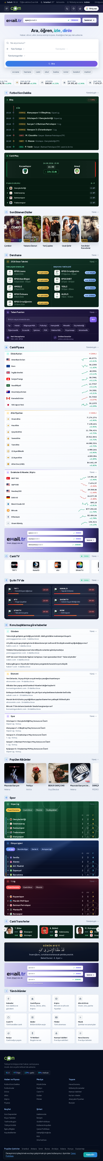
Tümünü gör (91, 93)
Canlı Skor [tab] (27, 810)
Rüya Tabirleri (10, 1118)
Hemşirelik (55, 325)
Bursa (47, 1149)
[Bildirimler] (80, 8)
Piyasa (7, 1103)
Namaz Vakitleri (75, 1092)
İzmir (41, 1149)
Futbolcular (9, 1088)
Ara (53, 63)
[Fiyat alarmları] (73, 8)
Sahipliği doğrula (44, 1132)
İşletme (37, 330)
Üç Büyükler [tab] (51, 810)
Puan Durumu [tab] (13, 810)
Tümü (94, 212)
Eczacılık (25, 330)
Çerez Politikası (43, 1129)
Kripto (7, 1099)
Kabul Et (90, 1154)
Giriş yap (93, 8)
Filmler (39, 1099)
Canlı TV (40, 1092)
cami (38, 72)
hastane (27, 72)
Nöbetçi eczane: (80, 2)
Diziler (39, 1095)
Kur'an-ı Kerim (74, 1095)
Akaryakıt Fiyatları (76, 1099)
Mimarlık (66, 325)
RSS (38, 1136)
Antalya (55, 1149)
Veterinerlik (83, 330)
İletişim (40, 1118)
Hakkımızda (41, 1114)
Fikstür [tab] (39, 810)
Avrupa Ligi (46, 849)
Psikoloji (43, 325)
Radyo (39, 1088)
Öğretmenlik (13, 330)
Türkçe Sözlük (10, 1125)
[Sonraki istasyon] (98, 226)
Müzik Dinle (41, 1084)
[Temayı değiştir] (67, 8)
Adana (63, 1149)
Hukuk (17, 325)
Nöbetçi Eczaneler (76, 1088)
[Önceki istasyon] (4, 226)
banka (56, 72)
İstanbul (25, 1149)
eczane (15, 72)
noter (65, 72)
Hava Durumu (74, 1084)
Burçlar (72, 1103)
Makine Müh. (56, 330)
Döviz (6, 1092)
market (87, 72)
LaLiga (11, 849)
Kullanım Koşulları (44, 1125)
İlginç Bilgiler (9, 1129)
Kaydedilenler (10, 1132)
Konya (70, 1149)
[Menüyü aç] (6, 8)
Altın (6, 1095)
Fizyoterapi (69, 330)
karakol (76, 72)
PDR (45, 330)
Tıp (9, 325)
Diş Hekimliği (79, 325)
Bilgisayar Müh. (30, 325)
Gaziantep (79, 1149)
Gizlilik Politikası (43, 1121)
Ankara (34, 1149)
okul (47, 72)
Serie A (35, 849)
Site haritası (42, 1140)
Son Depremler (10, 1114)
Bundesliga (23, 849)
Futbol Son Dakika (12, 1084)
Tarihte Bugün (10, 1121)
